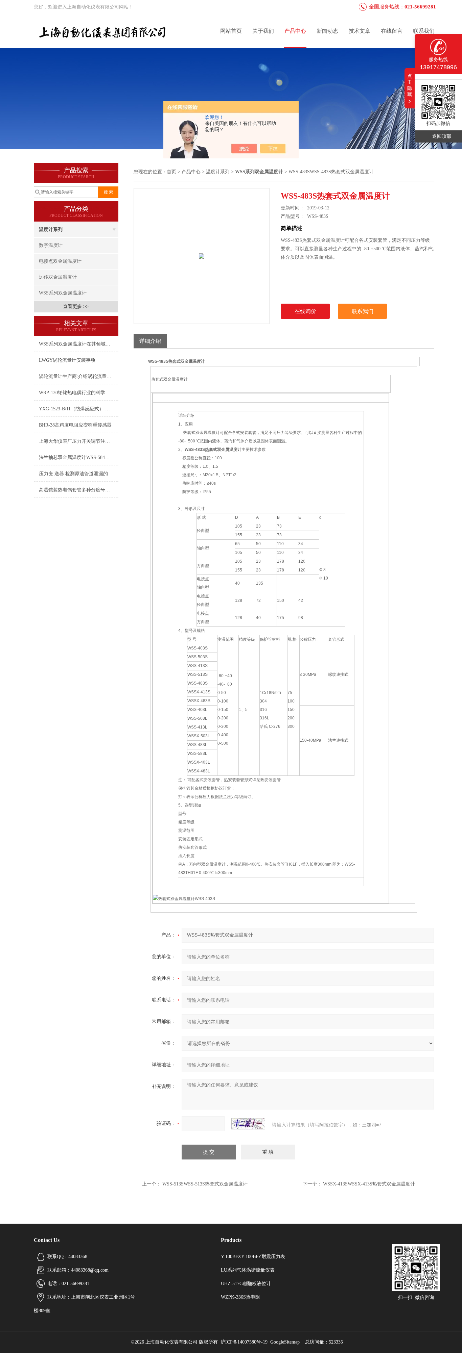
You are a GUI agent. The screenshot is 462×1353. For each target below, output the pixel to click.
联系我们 (424, 31)
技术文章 (359, 31)
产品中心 (295, 31)
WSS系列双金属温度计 (63, 293)
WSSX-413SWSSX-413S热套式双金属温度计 (369, 1183)
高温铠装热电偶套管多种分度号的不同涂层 (78, 489)
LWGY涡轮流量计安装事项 (67, 360)
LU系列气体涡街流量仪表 (248, 1270)
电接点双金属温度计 (60, 261)
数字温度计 (51, 245)
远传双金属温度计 (58, 277)
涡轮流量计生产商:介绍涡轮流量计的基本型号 (78, 376)
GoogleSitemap (285, 1342)
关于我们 (263, 31)
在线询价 (305, 311)
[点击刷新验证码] (248, 1123)
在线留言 (391, 31)
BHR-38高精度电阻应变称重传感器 (75, 425)
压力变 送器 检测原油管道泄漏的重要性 (78, 473)
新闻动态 (327, 31)
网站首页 (231, 31)
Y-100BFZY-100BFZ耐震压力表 (253, 1256)
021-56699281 (420, 6)
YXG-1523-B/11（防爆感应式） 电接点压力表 (78, 408)
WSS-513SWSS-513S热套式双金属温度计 (205, 1183)
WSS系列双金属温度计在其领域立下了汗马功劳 (78, 344)
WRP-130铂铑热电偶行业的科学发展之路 (78, 392)
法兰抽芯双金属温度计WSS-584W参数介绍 (78, 457)
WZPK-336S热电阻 (240, 1297)
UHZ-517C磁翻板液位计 (246, 1283)
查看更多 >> (76, 306)
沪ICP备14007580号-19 (244, 1342)
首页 (171, 171)
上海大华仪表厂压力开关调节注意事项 (78, 441)
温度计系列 (51, 229)
